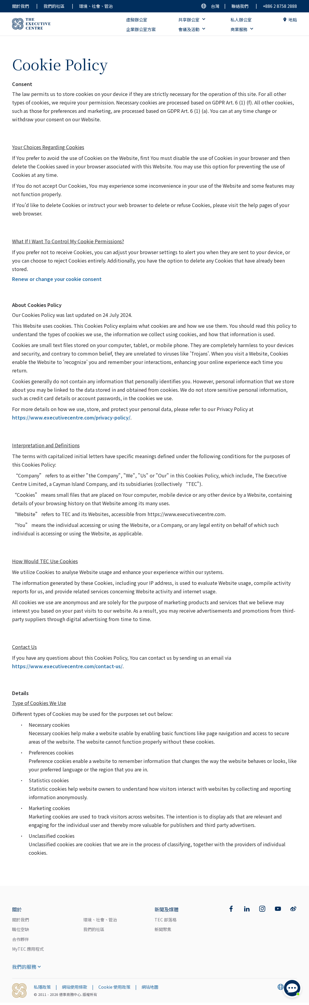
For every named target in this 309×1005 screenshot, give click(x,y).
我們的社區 (54, 6)
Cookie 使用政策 (114, 987)
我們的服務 (24, 966)
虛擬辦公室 (136, 20)
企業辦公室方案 (141, 29)
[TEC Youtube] (278, 908)
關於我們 (20, 6)
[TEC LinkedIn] (246, 908)
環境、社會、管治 (96, 6)
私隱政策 (42, 987)
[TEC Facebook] (231, 908)
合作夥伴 (20, 939)
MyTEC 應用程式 (28, 949)
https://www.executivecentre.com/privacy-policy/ (71, 417)
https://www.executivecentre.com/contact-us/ (67, 666)
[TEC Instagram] (262, 908)
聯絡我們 (239, 6)
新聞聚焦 (162, 929)
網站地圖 (150, 987)
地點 (292, 20)
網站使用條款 (74, 987)
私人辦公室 (241, 20)
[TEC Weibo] (293, 908)
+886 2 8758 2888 (280, 6)
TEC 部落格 (165, 920)
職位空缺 (20, 929)
